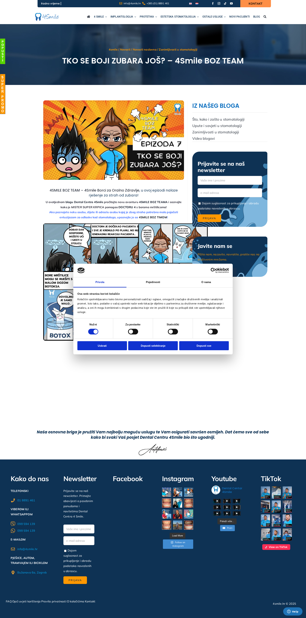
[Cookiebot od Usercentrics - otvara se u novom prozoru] (213, 270)
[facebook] (212, 3)
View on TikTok (278, 546)
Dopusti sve (204, 345)
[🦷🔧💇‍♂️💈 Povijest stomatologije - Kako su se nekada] (166, 492)
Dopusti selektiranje (153, 345)
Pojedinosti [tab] (153, 282)
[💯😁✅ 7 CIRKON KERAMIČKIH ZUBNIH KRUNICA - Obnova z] (188, 503)
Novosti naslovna (145, 49)
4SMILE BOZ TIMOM (153, 217)
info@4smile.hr (27, 549)
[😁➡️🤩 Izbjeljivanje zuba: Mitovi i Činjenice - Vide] (188, 514)
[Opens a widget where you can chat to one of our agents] (292, 611)
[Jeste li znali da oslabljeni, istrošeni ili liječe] (166, 514)
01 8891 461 (26, 500)
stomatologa (107, 217)
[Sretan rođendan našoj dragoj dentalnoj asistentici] (177, 514)
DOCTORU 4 (127, 207)
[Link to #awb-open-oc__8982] (2, 51)
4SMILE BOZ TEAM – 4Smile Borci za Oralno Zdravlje (94, 190)
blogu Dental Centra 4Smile (84, 202)
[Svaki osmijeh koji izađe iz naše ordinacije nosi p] (177, 503)
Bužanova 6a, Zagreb (32, 572)
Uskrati (102, 345)
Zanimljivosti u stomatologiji (178, 49)
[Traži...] (265, 17)
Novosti (125, 49)
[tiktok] (225, 3)
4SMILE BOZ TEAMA (153, 202)
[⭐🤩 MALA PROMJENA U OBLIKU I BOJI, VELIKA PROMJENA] (166, 525)
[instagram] (219, 3)
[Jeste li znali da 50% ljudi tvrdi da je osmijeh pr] (177, 492)
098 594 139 (26, 524)
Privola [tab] (99, 282)
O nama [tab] (206, 282)
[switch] (133, 331)
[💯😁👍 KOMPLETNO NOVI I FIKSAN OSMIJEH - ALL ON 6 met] (188, 525)
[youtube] (231, 3)
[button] (265, 493)
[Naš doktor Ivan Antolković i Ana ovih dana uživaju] (177, 525)
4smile (113, 49)
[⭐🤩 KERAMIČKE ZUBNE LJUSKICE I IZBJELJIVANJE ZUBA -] (166, 503)
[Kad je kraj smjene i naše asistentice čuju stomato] (188, 492)
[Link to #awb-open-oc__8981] (2, 94)
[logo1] (47, 14)
